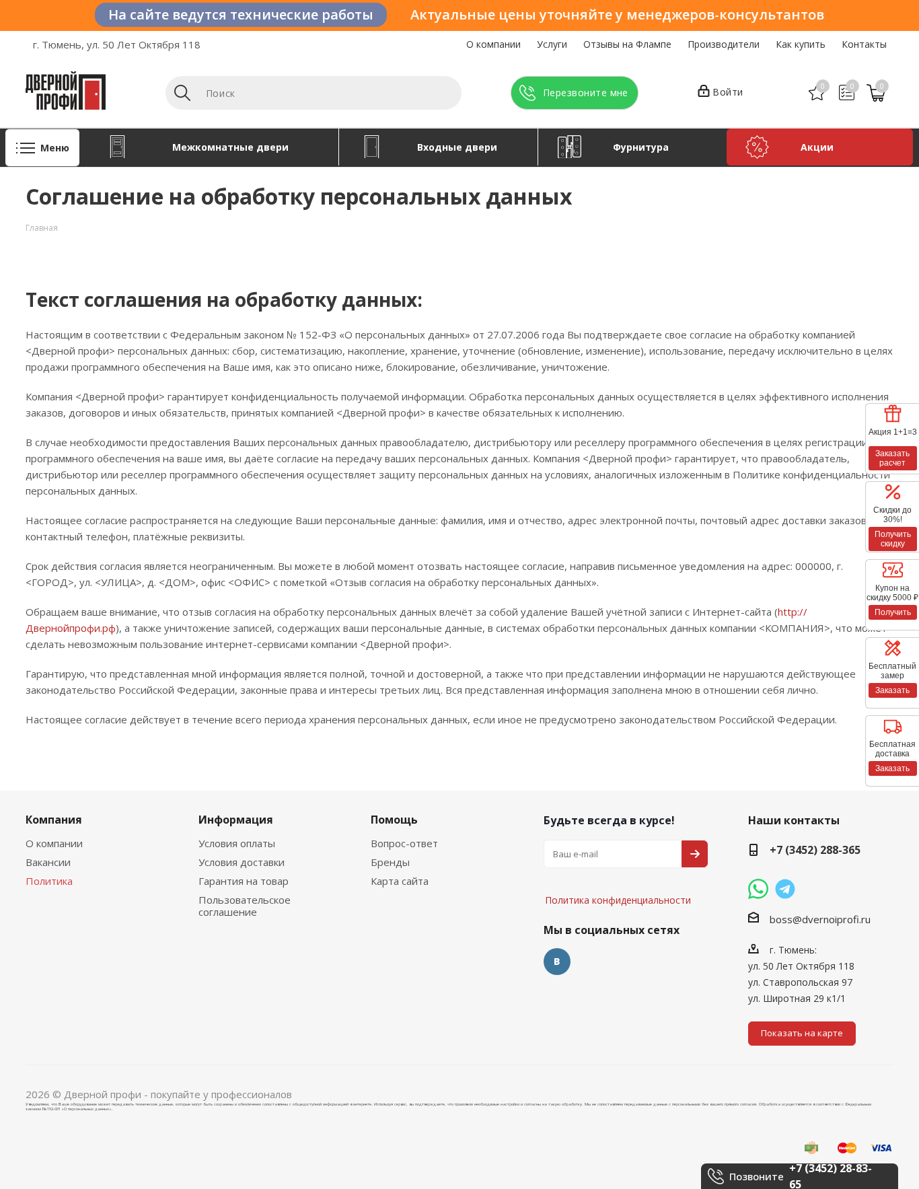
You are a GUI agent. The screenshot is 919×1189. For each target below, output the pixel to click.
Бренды (390, 862)
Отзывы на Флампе (627, 44)
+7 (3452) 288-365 (815, 849)
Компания (54, 819)
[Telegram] (785, 889)
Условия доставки (241, 862)
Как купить (800, 44)
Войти (727, 91)
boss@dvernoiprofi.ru (820, 919)
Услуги (552, 44)
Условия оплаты (236, 843)
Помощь (394, 819)
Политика (49, 881)
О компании (493, 44)
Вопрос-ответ (404, 843)
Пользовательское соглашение (244, 905)
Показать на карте (802, 1033)
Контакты (864, 44)
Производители (724, 44)
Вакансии (48, 862)
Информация (235, 819)
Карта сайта (400, 881)
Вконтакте (557, 961)
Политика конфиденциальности (611, 860)
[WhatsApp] (758, 889)
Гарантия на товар (243, 881)
